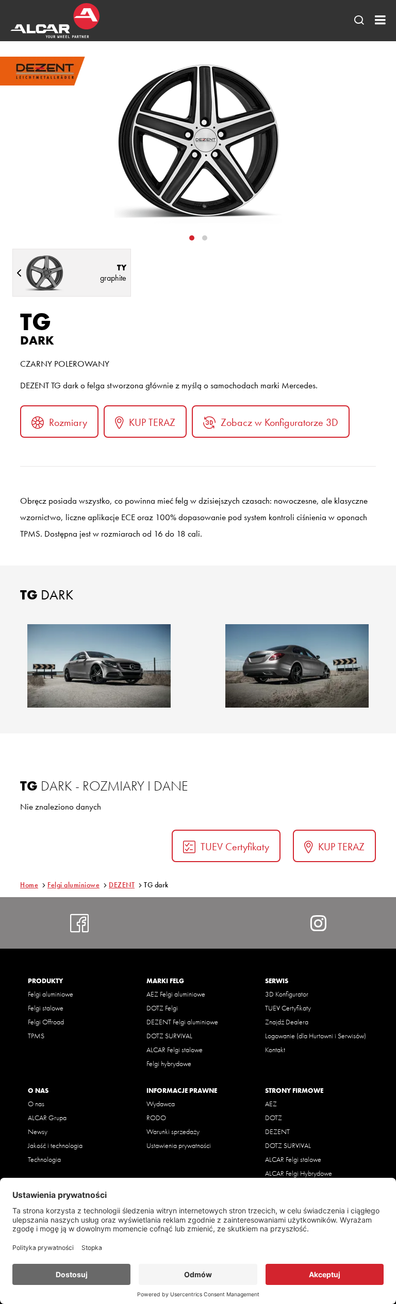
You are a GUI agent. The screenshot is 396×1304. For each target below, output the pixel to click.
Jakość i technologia (55, 1145)
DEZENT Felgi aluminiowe (182, 1021)
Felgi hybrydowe (168, 1063)
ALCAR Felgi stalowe (174, 1049)
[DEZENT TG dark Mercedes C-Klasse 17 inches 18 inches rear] (297, 666)
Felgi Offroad (46, 1021)
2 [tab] (204, 238)
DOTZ (273, 1117)
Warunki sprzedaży (173, 1131)
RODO (156, 1117)
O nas (36, 1103)
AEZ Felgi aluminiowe (175, 994)
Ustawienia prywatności (178, 1145)
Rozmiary (68, 422)
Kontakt (275, 1049)
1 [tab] (191, 238)
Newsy (37, 1131)
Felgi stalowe (45, 1008)
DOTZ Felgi (162, 1008)
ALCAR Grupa (47, 1117)
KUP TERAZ (152, 422)
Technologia (44, 1159)
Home (29, 884)
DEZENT (122, 884)
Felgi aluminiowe (73, 884)
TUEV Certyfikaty (235, 846)
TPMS (36, 1035)
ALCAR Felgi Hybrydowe (298, 1173)
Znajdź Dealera (286, 1021)
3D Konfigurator (286, 994)
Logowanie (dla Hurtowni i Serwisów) (315, 1035)
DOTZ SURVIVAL (169, 1035)
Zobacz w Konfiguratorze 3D (279, 422)
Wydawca (160, 1103)
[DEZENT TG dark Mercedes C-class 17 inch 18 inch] (99, 666)
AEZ (271, 1103)
